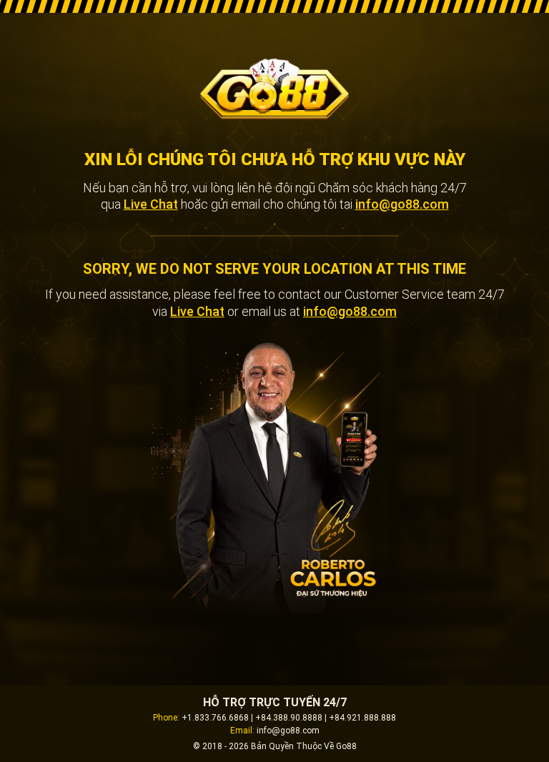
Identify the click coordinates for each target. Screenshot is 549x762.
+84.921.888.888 (362, 718)
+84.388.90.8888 (288, 718)
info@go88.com (402, 204)
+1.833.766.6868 (215, 718)
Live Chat (151, 204)
